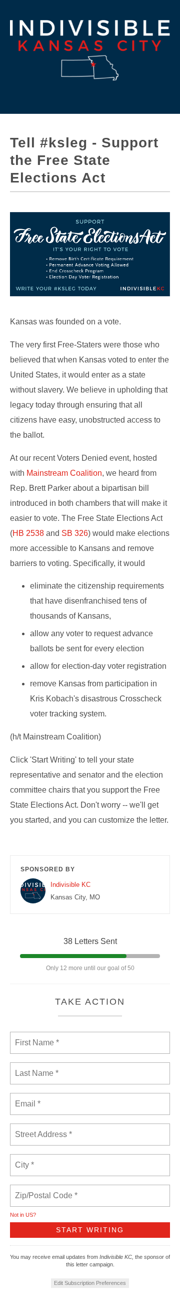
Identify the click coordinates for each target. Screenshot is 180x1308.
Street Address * (44, 1129)
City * (25, 1159)
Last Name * (34, 1067)
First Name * (36, 1037)
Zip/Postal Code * (44, 1190)
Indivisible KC (70, 884)
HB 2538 (28, 533)
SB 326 (75, 533)
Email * (27, 1098)
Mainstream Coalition (64, 473)
